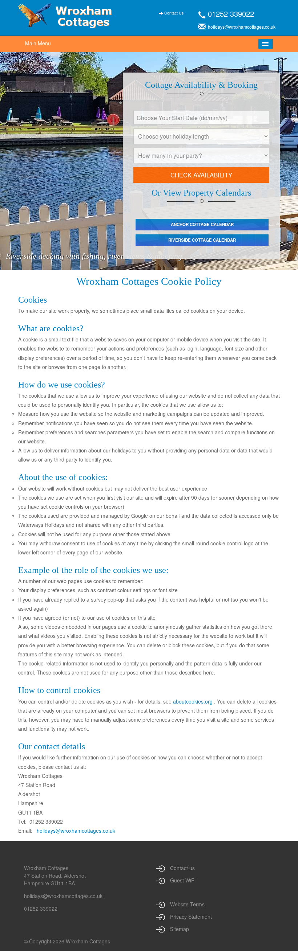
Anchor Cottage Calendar (202, 224)
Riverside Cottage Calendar (202, 240)
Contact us (182, 868)
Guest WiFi (183, 880)
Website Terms (187, 904)
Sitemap (179, 928)
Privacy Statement (191, 916)
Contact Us (173, 13)
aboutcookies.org (193, 701)
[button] (265, 126)
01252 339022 (231, 13)
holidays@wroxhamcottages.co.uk (76, 830)
